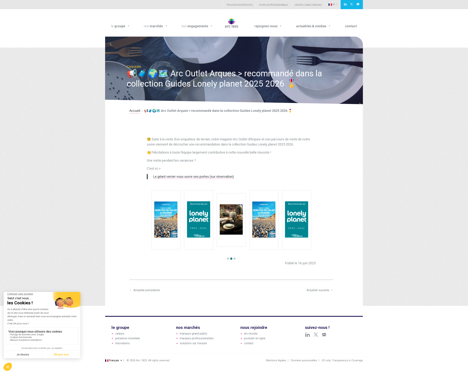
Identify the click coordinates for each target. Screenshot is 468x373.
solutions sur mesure (193, 343)
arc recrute (251, 333)
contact (248, 343)
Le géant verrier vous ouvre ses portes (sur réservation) (193, 176)
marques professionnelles (197, 338)
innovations (122, 343)
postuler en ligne (254, 338)
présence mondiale (127, 338)
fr (333, 4)
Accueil (134, 111)
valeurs (119, 333)
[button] (228, 259)
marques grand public (193, 333)
